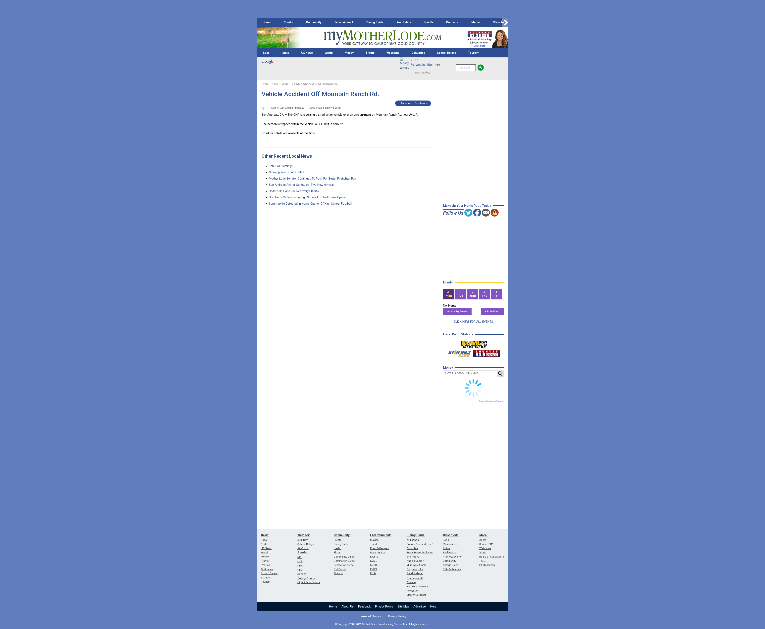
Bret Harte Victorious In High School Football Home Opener (308, 197)
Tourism (473, 52)
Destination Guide (344, 560)
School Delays (446, 52)
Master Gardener (416, 594)
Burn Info (434, 64)
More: (483, 535)
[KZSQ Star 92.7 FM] (458, 352)
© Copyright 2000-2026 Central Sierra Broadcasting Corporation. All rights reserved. (382, 624)
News (267, 22)
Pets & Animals (452, 569)
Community (313, 22)
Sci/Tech (266, 577)
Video (482, 552)
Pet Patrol (340, 569)
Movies (374, 539)
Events (337, 539)
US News (307, 52)
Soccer (301, 573)
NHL (299, 569)
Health (428, 22)
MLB (300, 561)
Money (349, 52)
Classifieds (500, 22)
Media (475, 22)
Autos (446, 548)
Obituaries (418, 52)
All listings (413, 539)
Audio (482, 539)
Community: (342, 535)
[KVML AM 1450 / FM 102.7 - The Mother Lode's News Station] (474, 343)
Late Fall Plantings (281, 166)
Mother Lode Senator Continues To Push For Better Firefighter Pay (312, 178)
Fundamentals (415, 578)
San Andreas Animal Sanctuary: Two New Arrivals (301, 185)
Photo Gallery (487, 565)
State (285, 52)
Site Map (403, 606)
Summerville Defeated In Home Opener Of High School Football (310, 203)
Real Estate (403, 22)
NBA (300, 565)
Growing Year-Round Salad (286, 172)
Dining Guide (374, 22)
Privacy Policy (384, 606)
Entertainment (343, 22)
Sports (288, 22)
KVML (373, 560)
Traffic (370, 52)
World (329, 52)
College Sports (306, 578)
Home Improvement (418, 586)
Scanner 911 (486, 544)
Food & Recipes (379, 548)
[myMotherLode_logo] (382, 37)
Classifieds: (451, 535)
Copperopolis (415, 569)
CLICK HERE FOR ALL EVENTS (473, 321)
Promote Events (452, 556)
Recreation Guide (344, 565)
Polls (373, 573)
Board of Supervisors (491, 556)
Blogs (337, 552)
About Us (347, 606)
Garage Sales (450, 565)
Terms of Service (370, 616)
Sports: (302, 552)
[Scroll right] (505, 22)
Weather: (303, 535)
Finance (411, 582)
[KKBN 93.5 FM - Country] (486, 352)
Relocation (413, 590)
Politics (265, 565)
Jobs (446, 539)
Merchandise (450, 544)
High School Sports (308, 582)
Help (433, 606)
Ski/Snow (303, 548)
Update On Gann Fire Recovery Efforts (294, 191)
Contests (452, 22)
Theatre (374, 544)
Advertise (419, 606)
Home (333, 606)
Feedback (364, 606)
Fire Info (338, 573)
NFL (299, 557)
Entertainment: (380, 535)
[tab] (449, 294)
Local (266, 52)
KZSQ (373, 565)
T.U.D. (482, 560)
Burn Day (302, 539)
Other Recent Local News (287, 156)
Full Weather (419, 64)
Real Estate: (415, 573)
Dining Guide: (416, 535)
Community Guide (344, 556)
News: (265, 535)
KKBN (373, 569)
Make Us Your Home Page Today (467, 206)
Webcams (392, 52)
